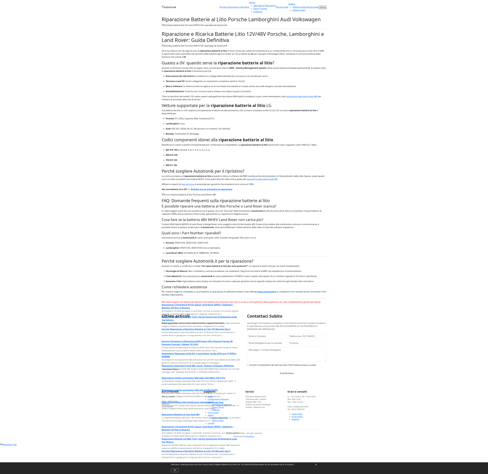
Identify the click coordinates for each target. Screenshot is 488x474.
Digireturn (250, 436)
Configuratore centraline (237, 7)
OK (175, 470)
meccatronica (187, 184)
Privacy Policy (297, 416)
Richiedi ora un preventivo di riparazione (211, 189)
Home (222, 7)
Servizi (252, 2)
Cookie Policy (297, 414)
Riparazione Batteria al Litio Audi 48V (181, 402)
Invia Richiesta (287, 373)
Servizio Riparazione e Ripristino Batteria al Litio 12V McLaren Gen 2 (196, 317)
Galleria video (299, 10)
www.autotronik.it (267, 291)
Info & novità (282, 7)
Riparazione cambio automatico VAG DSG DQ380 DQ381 (190, 378)
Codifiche (257, 11)
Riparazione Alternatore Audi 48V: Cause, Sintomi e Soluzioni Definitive (198, 353)
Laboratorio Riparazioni (264, 5)
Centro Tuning (260, 8)
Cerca (322, 7)
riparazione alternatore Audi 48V (301, 96)
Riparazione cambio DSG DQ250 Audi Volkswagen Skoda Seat (192, 390)
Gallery (291, 4)
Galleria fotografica (301, 7)
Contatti (315, 7)
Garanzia (295, 419)
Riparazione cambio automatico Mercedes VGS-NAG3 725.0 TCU (193, 365)
